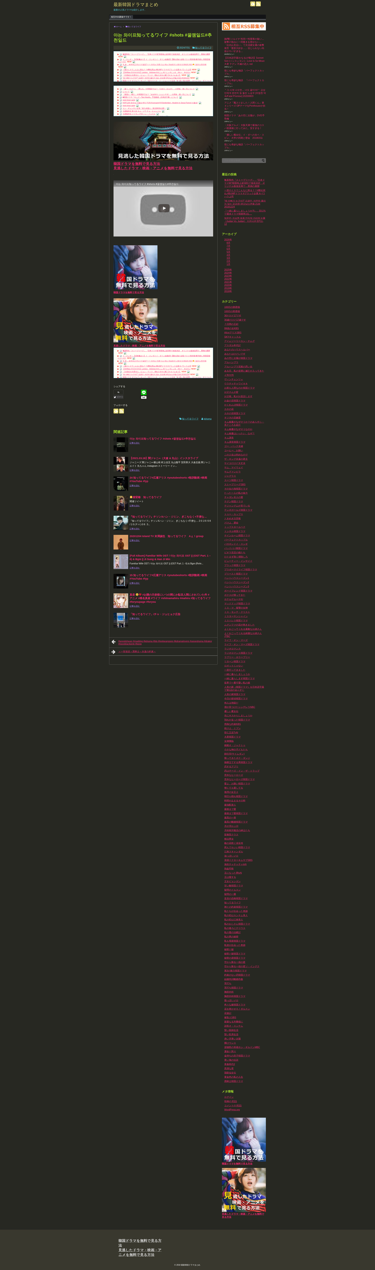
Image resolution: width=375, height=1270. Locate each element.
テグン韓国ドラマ (233, 501)
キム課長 (229, 437)
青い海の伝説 (231, 1060)
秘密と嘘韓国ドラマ (234, 953)
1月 (228, 264)
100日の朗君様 (232, 307)
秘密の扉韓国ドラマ (234, 958)
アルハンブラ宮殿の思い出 (238, 366)
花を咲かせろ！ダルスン (237, 1009)
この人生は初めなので (236, 454)
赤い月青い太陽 (232, 1038)
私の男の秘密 (231, 936)
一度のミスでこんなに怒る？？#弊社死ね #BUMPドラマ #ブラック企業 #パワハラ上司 (157, 70)
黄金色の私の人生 (233, 1077)
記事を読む (135, 443)
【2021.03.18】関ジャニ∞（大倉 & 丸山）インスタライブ (164, 458)
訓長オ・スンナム (233, 1026)
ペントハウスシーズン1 (236, 578)
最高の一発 (230, 817)
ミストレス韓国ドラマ (236, 620)
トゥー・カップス (233, 514)
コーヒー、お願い (233, 450)
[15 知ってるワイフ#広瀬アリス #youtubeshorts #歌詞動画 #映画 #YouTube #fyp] (121, 581)
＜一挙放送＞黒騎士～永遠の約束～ (137, 651)
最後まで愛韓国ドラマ (236, 813)
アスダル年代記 (232, 345)
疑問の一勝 (230, 894)
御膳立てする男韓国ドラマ (238, 762)
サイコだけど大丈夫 (234, 463)
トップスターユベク (234, 527)
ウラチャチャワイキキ (236, 383)
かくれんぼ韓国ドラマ (236, 405)
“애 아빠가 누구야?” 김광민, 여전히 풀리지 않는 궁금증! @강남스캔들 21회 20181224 (156, 78)
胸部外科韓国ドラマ (234, 996)
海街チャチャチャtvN (235, 864)
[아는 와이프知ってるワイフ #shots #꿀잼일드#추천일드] (121, 444)
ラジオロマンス (232, 648)
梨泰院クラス (231, 834)
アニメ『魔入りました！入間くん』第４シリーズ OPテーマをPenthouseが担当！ (244, 105)
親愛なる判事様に (233, 1021)
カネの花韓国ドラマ (234, 413)
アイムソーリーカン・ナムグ (239, 341)
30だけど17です (232, 315)
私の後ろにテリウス (234, 928)
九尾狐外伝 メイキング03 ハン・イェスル (139, 114)
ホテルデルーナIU (233, 599)
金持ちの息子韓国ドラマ (237, 1055)
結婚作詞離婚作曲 (233, 979)
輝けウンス (230, 1043)
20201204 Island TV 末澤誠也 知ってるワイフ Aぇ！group (166, 536)
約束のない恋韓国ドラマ (237, 975)
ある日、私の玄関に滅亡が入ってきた (244, 371)
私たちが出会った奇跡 (236, 911)
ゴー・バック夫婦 (233, 446)
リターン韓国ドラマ (234, 661)
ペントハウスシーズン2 (236, 582)
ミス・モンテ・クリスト (237, 612)
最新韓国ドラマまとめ (136, 4)
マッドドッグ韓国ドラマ (237, 603)
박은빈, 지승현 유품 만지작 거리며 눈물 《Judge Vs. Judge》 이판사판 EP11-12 (244, 221)
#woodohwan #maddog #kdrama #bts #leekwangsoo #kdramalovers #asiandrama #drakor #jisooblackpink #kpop (165, 642)
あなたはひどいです (234, 354)
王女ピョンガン (232, 881)
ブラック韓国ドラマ (234, 565)
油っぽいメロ (231, 856)
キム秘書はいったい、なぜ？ (239, 433)
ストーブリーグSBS (235, 484)
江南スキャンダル (233, 851)
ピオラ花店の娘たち (234, 552)
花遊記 (227, 1013)
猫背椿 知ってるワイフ (147, 497)
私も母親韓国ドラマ (234, 941)
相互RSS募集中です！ (121, 17)
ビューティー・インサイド (238, 561)
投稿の (230, 1101)
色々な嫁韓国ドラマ (234, 1004)
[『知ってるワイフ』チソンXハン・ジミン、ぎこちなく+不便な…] (121, 522)
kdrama (208, 419)
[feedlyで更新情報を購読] (252, 3)
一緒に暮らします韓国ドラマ (239, 678)
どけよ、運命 (231, 523)
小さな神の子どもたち (236, 749)
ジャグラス (230, 476)
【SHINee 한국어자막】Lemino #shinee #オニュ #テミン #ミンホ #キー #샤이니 (156, 72)
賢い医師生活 (231, 1030)
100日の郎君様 (232, 311)
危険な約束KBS (232, 724)
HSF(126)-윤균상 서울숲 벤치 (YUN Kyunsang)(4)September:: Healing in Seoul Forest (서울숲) (160, 103)
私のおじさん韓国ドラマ (237, 924)
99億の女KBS (231, 328)
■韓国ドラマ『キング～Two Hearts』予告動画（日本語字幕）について (150, 97)
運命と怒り (230, 1051)
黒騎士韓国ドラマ (233, 1081)
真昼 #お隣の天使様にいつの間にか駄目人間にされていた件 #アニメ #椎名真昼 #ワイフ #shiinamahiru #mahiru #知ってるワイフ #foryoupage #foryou (170, 598)
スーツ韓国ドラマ (233, 480)
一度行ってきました (234, 670)
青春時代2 (229, 1064)
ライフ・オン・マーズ (236, 640)
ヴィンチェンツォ (233, 379)
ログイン (229, 1097)
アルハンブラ (231, 362)
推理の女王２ (231, 792)
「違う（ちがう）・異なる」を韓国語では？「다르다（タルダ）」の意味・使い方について (159, 89)
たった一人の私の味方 (236, 493)
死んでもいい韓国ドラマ (237, 847)
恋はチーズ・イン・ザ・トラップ (241, 771)
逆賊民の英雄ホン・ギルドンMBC (242, 1047)
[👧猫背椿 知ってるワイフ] (121, 503)
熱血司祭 (229, 868)
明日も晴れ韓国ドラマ (236, 796)
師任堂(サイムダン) (234, 754)
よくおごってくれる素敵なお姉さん (243, 629)
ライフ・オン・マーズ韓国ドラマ (241, 644)
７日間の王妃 (231, 324)
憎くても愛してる (233, 788)
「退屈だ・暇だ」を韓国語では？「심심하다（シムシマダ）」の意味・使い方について (157, 94)
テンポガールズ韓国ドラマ (238, 510)
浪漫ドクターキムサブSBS (238, 860)
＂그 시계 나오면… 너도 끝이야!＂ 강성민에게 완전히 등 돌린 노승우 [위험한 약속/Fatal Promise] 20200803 (245, 93)
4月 (228, 255)
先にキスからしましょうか (238, 715)
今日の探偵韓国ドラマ (236, 698)
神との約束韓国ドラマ (236, 907)
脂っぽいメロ (231, 1000)
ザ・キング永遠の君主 (236, 459)
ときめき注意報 (232, 518)
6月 (228, 249)
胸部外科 (229, 992)
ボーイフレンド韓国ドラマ (238, 591)
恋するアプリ (231, 766)
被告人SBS (230, 1017)
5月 (228, 252)
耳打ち (227, 983)
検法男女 (229, 839)
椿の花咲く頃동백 (233, 843)
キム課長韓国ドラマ (234, 442)
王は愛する (230, 877)
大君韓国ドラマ (232, 737)
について (126, 92)
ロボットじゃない (233, 665)
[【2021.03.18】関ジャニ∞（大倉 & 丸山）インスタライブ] (121, 464)
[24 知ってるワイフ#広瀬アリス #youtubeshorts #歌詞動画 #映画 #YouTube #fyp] (121, 483)
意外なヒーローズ (233, 775)
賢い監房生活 (231, 1034)
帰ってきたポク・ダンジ (237, 758)
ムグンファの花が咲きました (239, 625)
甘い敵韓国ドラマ (233, 885)
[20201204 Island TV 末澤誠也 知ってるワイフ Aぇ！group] (121, 542)
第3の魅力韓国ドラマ (235, 970)
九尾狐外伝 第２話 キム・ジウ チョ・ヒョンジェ (142, 111)
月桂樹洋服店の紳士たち (237, 830)
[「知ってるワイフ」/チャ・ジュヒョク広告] (121, 620)
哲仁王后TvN (231, 732)
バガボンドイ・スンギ (236, 544)
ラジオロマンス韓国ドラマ (238, 653)
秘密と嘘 (229, 949)
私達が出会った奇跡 (234, 945)
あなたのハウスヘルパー (237, 349)
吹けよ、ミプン (232, 728)
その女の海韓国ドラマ (236, 489)
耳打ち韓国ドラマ (233, 987)
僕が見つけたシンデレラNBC (239, 707)
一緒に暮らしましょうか (237, 674)
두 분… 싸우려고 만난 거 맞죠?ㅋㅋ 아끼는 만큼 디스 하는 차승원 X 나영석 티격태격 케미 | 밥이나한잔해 (164, 64)
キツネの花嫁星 (232, 417)
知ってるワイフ (203, 47)
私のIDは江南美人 (233, 919)
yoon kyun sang (129, 100)
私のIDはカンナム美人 (236, 915)
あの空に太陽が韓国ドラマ (238, 358)
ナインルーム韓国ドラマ (237, 535)
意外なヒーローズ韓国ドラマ (239, 779)
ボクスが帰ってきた (234, 595)
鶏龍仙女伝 (230, 1072)
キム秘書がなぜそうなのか (238, 429)
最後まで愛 (230, 809)
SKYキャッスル (232, 337)
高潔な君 (229, 1068)
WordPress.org (232, 1109)
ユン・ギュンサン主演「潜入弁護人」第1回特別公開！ (144, 108)
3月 (228, 258)
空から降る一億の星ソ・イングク (241, 966)
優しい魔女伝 (231, 711)
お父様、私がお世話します (238, 396)
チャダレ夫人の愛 (233, 497)
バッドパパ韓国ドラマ (236, 548)
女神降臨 (229, 741)
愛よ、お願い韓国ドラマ (237, 783)
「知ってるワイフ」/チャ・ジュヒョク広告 (155, 614)
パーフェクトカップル (236, 540)
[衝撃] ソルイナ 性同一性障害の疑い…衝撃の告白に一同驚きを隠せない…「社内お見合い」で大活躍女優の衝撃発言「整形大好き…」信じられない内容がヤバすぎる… (244, 45)
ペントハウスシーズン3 (236, 586)
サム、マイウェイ (233, 467)
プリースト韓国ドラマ (236, 574)
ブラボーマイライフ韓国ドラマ (240, 569)
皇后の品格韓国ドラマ (236, 898)
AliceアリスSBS (232, 332)
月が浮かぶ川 (231, 826)
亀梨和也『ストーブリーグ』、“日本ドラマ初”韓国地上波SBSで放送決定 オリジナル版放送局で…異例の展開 (166, 54)
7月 (228, 246)
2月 (228, 261)
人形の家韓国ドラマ (234, 694)
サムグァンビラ (232, 471)
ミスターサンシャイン (236, 616)
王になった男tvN (233, 873)
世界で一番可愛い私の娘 (237, 682)
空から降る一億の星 (234, 962)
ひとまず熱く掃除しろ (236, 557)
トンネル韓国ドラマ (234, 531)
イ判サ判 (229, 375)
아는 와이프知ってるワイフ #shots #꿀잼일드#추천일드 (163, 438)
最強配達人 (230, 805)
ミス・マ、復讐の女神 (236, 608)
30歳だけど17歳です (235, 320)
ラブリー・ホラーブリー (237, 657)
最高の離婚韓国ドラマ (236, 822)
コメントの (233, 1105)
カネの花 (229, 409)
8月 (228, 242)
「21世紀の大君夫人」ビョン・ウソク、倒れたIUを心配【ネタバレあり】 (152, 75)
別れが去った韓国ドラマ (237, 720)
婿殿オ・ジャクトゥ (234, 745)
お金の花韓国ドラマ (234, 400)
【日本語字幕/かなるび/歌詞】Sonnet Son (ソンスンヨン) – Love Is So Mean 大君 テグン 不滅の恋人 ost (244, 61)
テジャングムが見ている (237, 506)
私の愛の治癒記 (232, 932)
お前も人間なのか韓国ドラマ (239, 388)
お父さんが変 (231, 392)
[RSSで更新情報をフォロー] (258, 3)
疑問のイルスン (232, 890)
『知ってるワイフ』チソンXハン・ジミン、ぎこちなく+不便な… (168, 516)
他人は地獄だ (231, 703)
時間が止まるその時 (234, 800)
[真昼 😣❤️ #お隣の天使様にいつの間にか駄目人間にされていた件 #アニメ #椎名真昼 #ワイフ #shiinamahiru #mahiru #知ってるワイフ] (121, 600)
